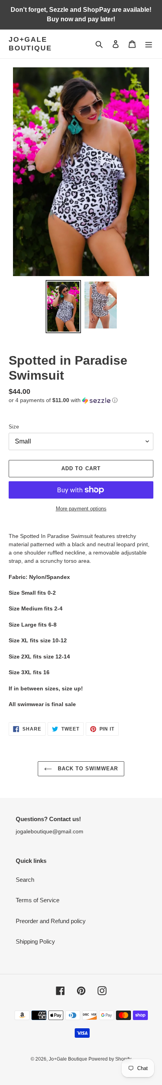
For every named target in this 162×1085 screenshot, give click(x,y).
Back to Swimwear (87, 769)
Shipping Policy (35, 941)
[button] (63, 400)
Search (25, 879)
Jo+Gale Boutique (30, 43)
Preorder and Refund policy (51, 921)
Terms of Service (37, 900)
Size (14, 427)
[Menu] (148, 43)
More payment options (81, 509)
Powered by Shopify (109, 1059)
